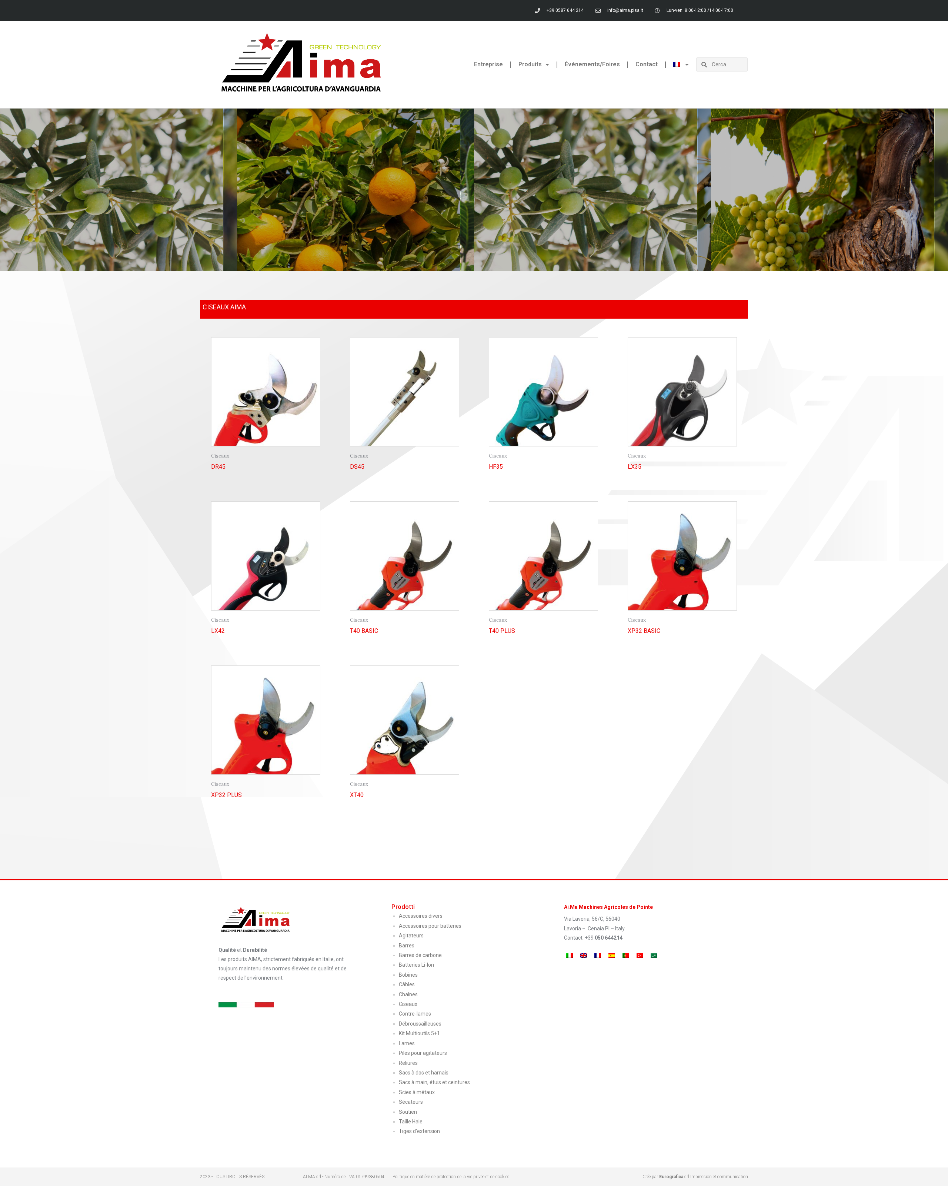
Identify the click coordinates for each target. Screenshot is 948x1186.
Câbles (407, 984)
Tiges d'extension (419, 1131)
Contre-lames (415, 1014)
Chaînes (408, 994)
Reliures (408, 1063)
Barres (406, 946)
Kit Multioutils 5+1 (419, 1033)
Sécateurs (411, 1102)
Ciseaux (408, 1004)
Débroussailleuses (420, 1024)
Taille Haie (411, 1121)
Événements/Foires (592, 64)
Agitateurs (411, 935)
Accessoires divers (421, 916)
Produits (530, 64)
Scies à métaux (417, 1092)
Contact (646, 64)
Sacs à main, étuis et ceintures (434, 1082)
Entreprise (488, 64)
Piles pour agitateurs (423, 1053)
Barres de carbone (420, 955)
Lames (407, 1043)
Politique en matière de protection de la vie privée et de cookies (451, 1176)
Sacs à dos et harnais (423, 1073)
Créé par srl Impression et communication (695, 1176)
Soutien (408, 1112)
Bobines (408, 975)
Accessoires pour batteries (430, 926)
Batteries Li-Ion (416, 965)
